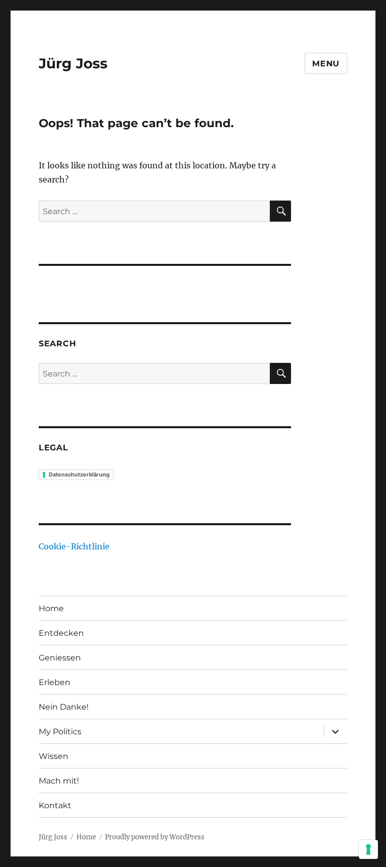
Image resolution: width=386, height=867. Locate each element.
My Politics (60, 731)
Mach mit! (59, 781)
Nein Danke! (63, 707)
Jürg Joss (73, 63)
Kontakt (55, 805)
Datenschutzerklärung (79, 474)
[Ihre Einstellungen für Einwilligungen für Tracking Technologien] (368, 849)
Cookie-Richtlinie (74, 546)
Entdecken (61, 633)
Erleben (54, 682)
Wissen (53, 756)
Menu (326, 63)
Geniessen (60, 657)
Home (51, 608)
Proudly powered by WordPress (155, 837)
